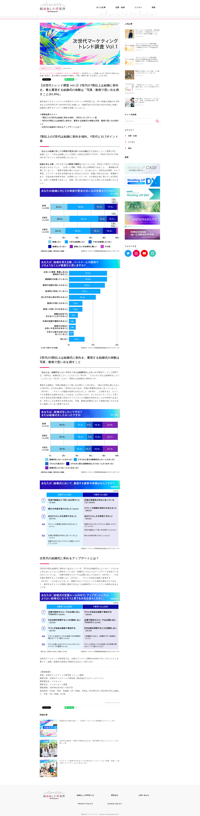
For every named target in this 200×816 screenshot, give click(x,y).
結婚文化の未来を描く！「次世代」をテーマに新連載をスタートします (87, 721)
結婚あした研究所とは (85, 795)
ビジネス (138, 7)
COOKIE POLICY (114, 804)
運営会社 (114, 795)
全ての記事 (101, 7)
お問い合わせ (144, 795)
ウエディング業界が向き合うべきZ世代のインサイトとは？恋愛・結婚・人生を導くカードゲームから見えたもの (89, 762)
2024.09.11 (116, 702)
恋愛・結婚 (120, 7)
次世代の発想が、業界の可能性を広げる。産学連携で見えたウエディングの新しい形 (89, 742)
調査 (154, 7)
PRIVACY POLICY (85, 804)
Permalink (108, 702)
